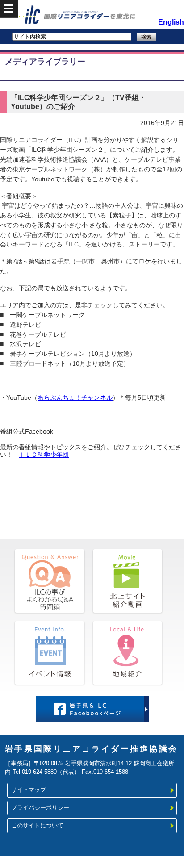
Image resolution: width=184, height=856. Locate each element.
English (171, 22)
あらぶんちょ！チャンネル (75, 397)
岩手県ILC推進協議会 (89, 16)
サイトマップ (28, 790)
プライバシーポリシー (40, 808)
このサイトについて (37, 826)
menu (9, 9)
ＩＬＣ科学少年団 (44, 454)
